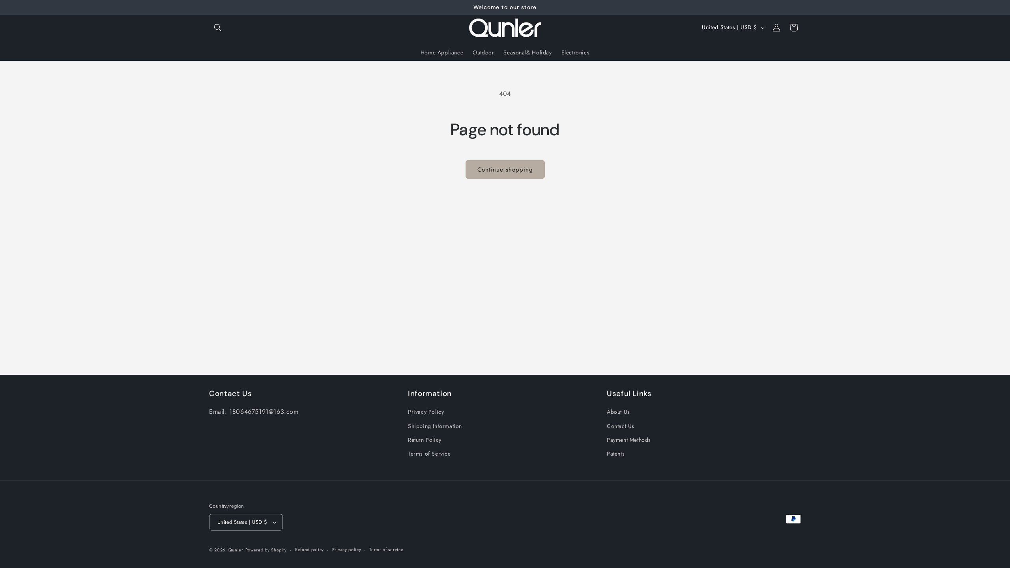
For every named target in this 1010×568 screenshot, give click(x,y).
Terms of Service (429, 454)
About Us (618, 412)
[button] (217, 27)
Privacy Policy (426, 412)
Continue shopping (505, 169)
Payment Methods (629, 440)
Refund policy (309, 549)
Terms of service (386, 549)
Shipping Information (435, 426)
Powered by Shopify (266, 550)
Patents (616, 454)
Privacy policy (346, 549)
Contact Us (620, 426)
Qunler (235, 550)
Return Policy (424, 440)
